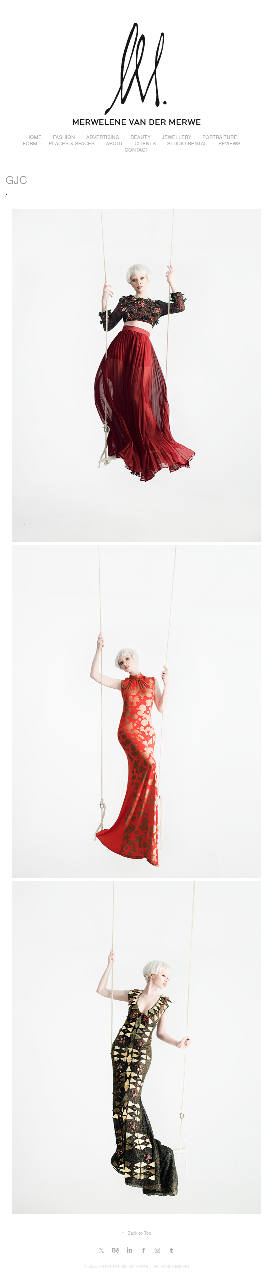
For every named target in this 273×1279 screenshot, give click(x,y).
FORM (30, 144)
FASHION (64, 137)
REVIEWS (229, 144)
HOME (34, 137)
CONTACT (136, 150)
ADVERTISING (102, 137)
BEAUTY (140, 137)
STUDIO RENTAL (187, 144)
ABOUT (114, 144)
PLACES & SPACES (72, 144)
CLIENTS (145, 144)
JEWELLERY (176, 137)
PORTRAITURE (219, 137)
